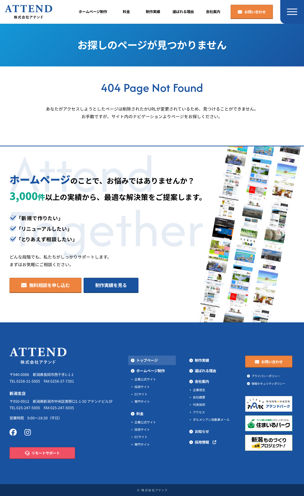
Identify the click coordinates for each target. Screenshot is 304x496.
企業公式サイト (145, 379)
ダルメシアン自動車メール (211, 419)
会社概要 (199, 397)
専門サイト (142, 401)
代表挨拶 (199, 404)
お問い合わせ (255, 12)
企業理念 (199, 389)
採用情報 (204, 442)
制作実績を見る (111, 285)
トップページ (147, 360)
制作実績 (153, 12)
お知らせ (202, 431)
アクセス (199, 412)
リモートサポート (45, 453)
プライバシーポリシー (266, 376)
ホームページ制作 (93, 12)
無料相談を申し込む (49, 285)
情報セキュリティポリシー (268, 383)
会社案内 (213, 12)
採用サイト (142, 386)
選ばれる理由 (183, 12)
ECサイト (140, 394)
